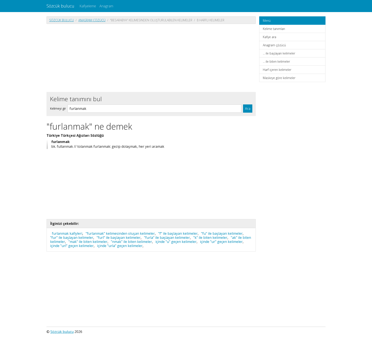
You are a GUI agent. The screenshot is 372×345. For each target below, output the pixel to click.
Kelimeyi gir (58, 108)
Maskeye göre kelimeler (279, 78)
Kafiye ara (269, 37)
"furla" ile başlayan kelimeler (167, 237)
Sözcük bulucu (60, 6)
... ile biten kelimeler (276, 61)
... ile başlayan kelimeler (279, 53)
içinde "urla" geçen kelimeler (120, 245)
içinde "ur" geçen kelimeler (221, 241)
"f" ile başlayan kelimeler (178, 233)
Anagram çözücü (91, 20)
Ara (247, 108)
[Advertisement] (151, 57)
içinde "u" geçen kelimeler (176, 241)
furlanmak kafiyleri (67, 233)
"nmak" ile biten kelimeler (131, 241)
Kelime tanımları (274, 29)
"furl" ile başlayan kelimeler (119, 237)
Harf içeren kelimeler (277, 70)
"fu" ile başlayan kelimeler (222, 233)
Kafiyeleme (87, 6)
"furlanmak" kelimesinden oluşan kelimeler (120, 233)
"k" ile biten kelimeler (210, 237)
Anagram (106, 6)
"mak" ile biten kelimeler (87, 241)
